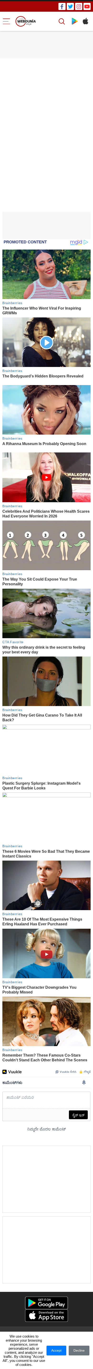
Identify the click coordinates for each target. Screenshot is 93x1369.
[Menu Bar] (6, 21)
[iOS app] (46, 1315)
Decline (79, 1350)
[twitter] (70, 6)
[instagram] (78, 6)
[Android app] (46, 1303)
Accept (56, 1350)
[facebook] (62, 6)
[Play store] (74, 21)
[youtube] (87, 6)
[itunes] (85, 21)
